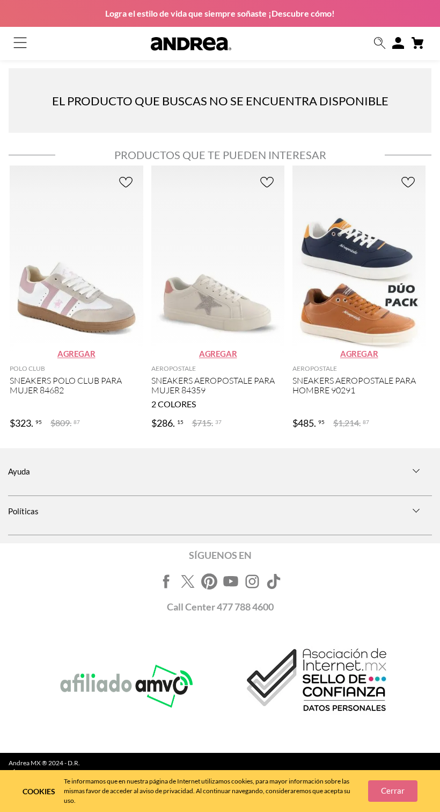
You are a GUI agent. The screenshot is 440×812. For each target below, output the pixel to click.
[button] (380, 44)
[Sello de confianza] (315, 686)
